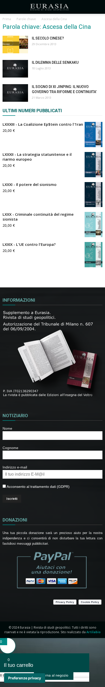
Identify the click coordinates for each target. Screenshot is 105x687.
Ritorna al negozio (53, 675)
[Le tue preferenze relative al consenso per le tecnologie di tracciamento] (24, 678)
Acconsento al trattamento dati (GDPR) (38, 487)
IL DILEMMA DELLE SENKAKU (55, 62)
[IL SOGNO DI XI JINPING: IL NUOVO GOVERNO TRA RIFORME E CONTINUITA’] (15, 93)
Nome (7, 428)
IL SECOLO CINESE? (48, 38)
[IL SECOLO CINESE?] (15, 44)
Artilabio (93, 632)
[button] (98, 7)
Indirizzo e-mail (15, 467)
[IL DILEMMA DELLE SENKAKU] (15, 69)
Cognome (10, 448)
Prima (7, 19)
